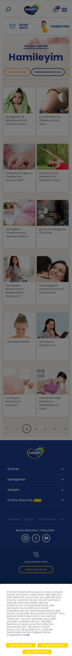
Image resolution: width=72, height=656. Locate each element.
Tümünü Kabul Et (52, 645)
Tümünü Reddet (21, 645)
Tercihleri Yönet (37, 652)
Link (27, 635)
